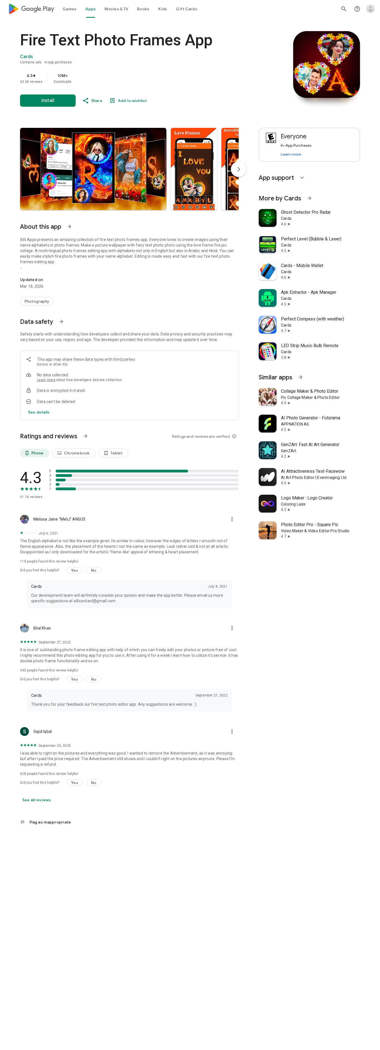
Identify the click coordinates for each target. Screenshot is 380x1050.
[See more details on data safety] (39, 412)
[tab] (69, 9)
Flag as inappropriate (45, 822)
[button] (93, 169)
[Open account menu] (370, 9)
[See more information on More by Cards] (309, 198)
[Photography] (37, 301)
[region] (131, 78)
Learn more (46, 380)
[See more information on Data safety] (61, 321)
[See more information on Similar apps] (300, 377)
